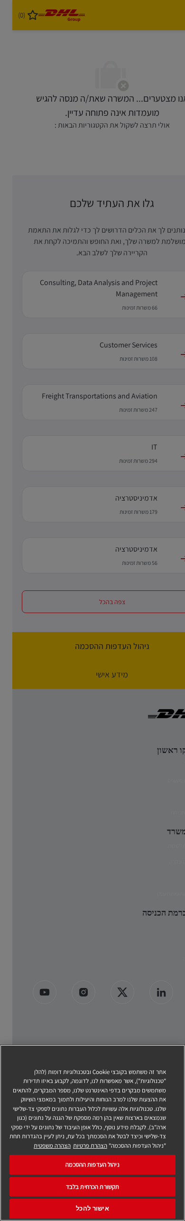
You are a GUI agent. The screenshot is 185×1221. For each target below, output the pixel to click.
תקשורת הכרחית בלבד (92, 1187)
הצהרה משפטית (52, 1146)
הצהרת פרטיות (90, 1146)
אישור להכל (92, 1208)
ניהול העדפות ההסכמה (92, 1164)
